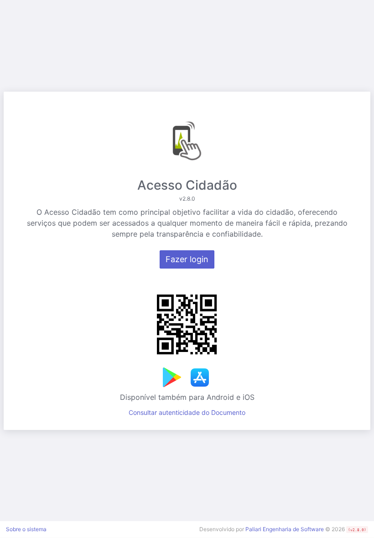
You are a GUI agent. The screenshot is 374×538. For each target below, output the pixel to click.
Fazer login (187, 259)
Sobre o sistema (26, 529)
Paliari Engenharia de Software (284, 529)
